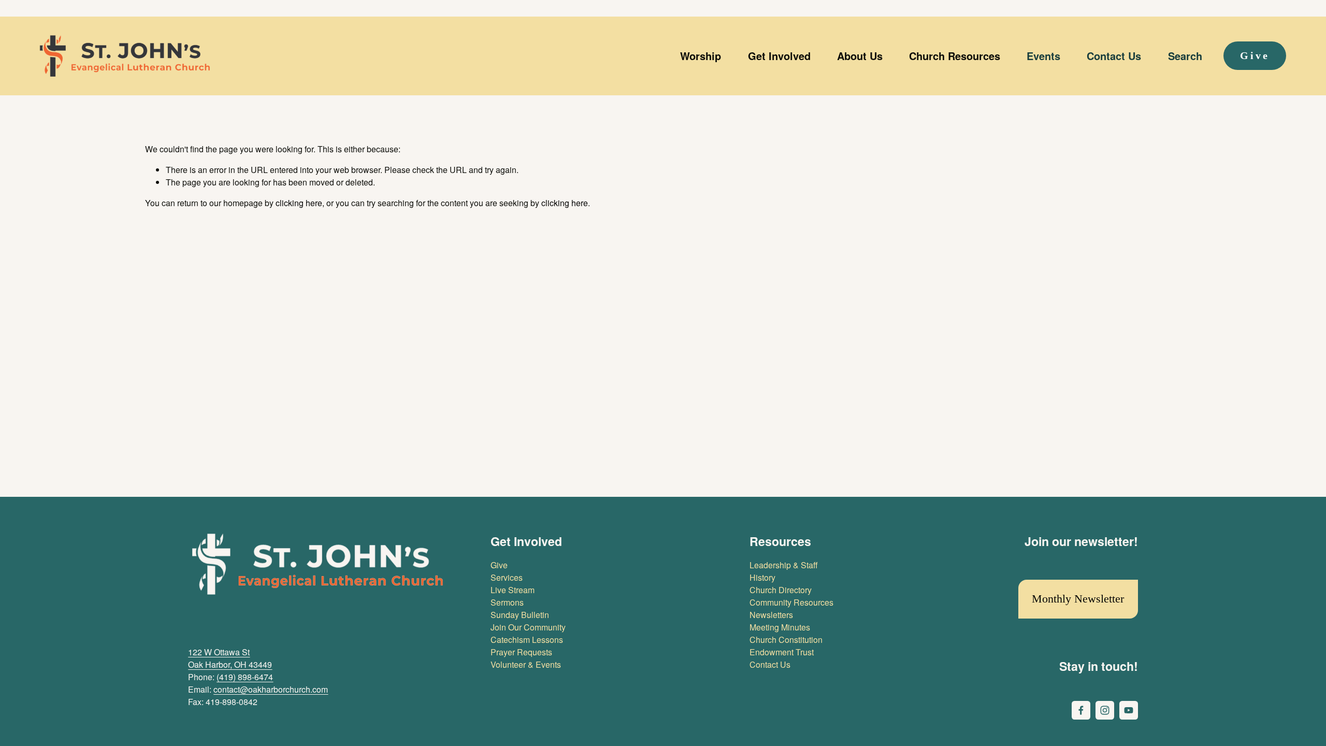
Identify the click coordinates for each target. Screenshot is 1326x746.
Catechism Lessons (527, 639)
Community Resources (791, 602)
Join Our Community (528, 627)
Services (507, 577)
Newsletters (771, 615)
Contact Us (1114, 55)
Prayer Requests (521, 652)
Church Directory (781, 590)
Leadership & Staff (784, 565)
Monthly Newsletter (1078, 598)
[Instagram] (1105, 710)
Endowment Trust (782, 652)
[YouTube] (1128, 710)
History (762, 577)
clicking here (299, 203)
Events (1043, 55)
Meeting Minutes (780, 627)
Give (1255, 55)
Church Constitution (786, 639)
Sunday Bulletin (520, 615)
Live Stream (513, 590)
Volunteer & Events (526, 664)
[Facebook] (1081, 710)
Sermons (507, 602)
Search (1185, 55)
